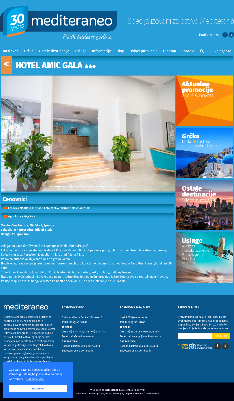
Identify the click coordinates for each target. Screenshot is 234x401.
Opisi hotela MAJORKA (21, 216)
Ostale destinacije (54, 51)
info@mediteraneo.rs (82, 336)
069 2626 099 (151, 331)
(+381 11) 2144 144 (72, 331)
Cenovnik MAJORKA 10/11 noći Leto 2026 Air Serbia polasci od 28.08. (49, 208)
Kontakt (188, 51)
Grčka (28, 51)
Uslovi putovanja (143, 51)
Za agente (223, 51)
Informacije (101, 51)
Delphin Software (133, 393)
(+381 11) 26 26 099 (131, 331)
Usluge (80, 51)
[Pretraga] (201, 51)
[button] (5, 134)
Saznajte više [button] (35, 379)
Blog (120, 51)
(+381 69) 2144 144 (95, 331)
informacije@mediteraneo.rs (144, 336)
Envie (156, 393)
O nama (169, 51)
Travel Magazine (95, 393)
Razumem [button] (38, 388)
